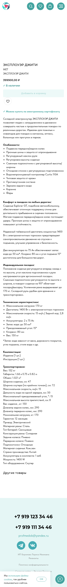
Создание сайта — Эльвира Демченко (33, 571)
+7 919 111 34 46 (33, 527)
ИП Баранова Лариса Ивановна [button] (33, 554)
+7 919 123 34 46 (33, 517)
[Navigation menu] (61, 6)
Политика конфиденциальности (33, 564)
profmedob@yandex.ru (34, 535)
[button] (31, 6)
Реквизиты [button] (33, 558)
